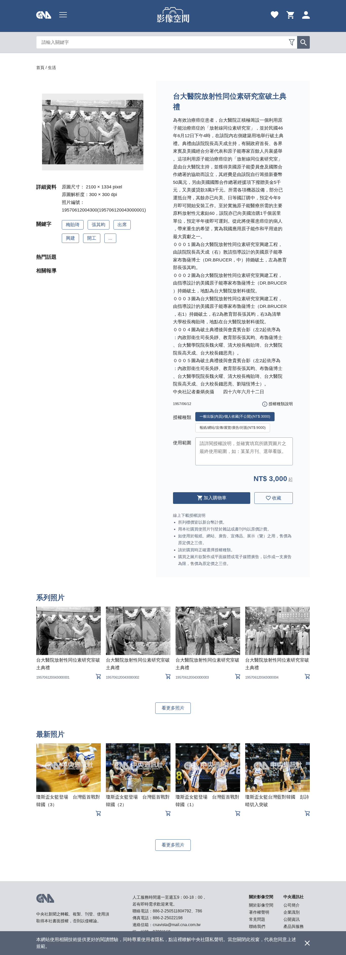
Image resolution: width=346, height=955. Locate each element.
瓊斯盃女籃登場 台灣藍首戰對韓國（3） (68, 800)
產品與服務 (293, 926)
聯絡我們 (257, 926)
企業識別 (291, 912)
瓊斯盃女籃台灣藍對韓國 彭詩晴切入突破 (277, 800)
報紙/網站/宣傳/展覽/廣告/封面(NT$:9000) (233, 428)
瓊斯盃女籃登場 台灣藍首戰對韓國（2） (138, 800)
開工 (91, 238)
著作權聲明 (259, 912)
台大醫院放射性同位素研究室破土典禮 (68, 664)
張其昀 (98, 224)
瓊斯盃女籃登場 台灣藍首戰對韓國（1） (207, 800)
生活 (52, 67)
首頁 (40, 67)
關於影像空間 (261, 905)
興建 (70, 238)
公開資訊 (291, 919)
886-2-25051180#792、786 (177, 911)
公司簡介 (291, 905)
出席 (122, 224)
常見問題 (257, 919)
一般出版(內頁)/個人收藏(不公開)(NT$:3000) (235, 416)
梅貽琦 (73, 224)
